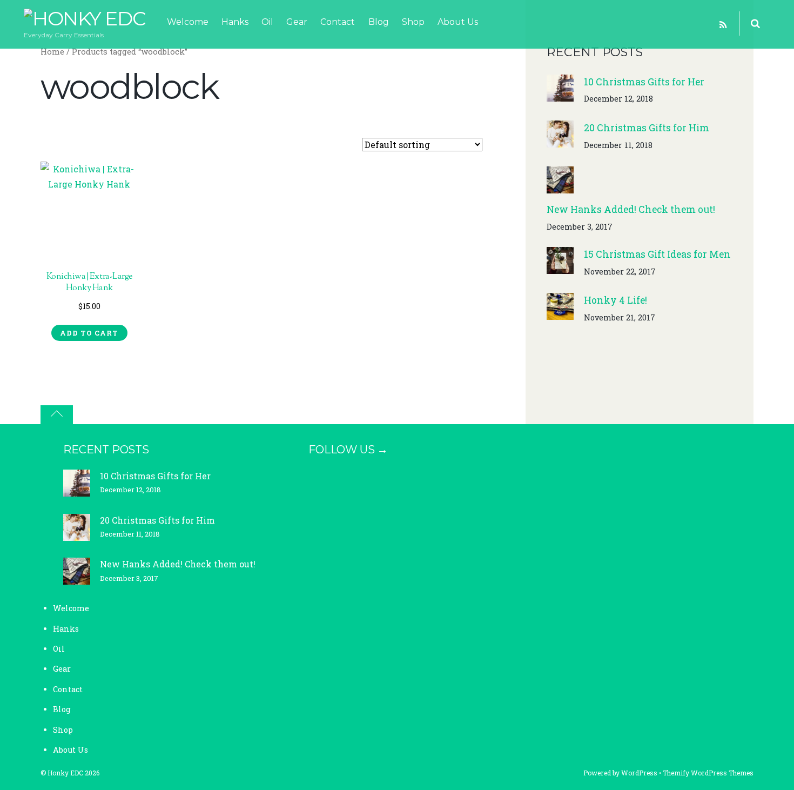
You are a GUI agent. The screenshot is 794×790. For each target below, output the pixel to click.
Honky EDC (65, 772)
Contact (337, 22)
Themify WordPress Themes (708, 772)
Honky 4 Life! (615, 300)
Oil (267, 22)
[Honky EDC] (84, 18)
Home (52, 51)
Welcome (187, 22)
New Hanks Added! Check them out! (631, 209)
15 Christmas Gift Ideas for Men (657, 254)
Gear (296, 22)
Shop (413, 22)
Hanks (234, 22)
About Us (458, 22)
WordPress (639, 772)
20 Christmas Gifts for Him (646, 128)
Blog (378, 22)
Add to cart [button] (89, 333)
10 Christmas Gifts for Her (644, 82)
